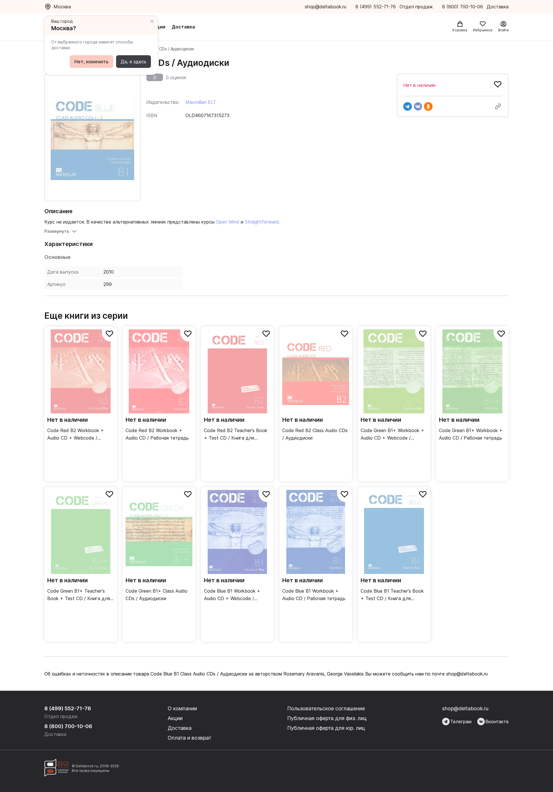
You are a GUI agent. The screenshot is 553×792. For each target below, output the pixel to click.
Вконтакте (497, 721)
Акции (157, 27)
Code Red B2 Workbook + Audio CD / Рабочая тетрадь (157, 434)
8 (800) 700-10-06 (463, 6)
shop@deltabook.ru (325, 6)
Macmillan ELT (200, 102)
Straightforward (262, 222)
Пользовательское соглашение (326, 708)
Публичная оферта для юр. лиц (326, 728)
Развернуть (56, 231)
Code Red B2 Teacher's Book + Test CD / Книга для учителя (235, 435)
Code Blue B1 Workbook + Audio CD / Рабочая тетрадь (313, 594)
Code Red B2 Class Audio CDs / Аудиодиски (315, 434)
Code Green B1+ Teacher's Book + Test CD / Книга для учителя (78, 595)
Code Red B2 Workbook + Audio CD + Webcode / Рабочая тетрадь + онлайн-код (78, 435)
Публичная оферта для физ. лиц (327, 718)
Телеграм (460, 721)
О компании (182, 708)
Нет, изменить (91, 61)
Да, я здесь (133, 61)
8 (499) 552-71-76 (375, 6)
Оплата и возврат (189, 738)
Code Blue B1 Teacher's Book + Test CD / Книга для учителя (392, 595)
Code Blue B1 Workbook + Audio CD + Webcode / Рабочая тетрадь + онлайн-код (235, 595)
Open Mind (227, 222)
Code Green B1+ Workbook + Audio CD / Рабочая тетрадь (471, 434)
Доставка (183, 27)
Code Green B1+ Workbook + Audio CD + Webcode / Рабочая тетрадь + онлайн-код (392, 435)
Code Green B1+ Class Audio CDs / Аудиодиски (157, 594)
